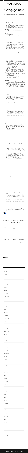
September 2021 (7, 353)
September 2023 (7, 318)
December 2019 (6, 384)
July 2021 (6, 356)
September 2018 (7, 406)
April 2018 (6, 413)
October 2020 (6, 369)
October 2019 (6, 387)
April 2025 (6, 290)
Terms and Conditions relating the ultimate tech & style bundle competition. (21, 240)
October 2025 (6, 281)
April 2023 (6, 325)
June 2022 (6, 340)
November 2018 (6, 403)
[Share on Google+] (8, 227)
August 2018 (6, 407)
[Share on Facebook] (5, 227)
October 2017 (6, 422)
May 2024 (6, 306)
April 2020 (6, 378)
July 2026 (6, 271)
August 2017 (6, 425)
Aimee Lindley (14, 233)
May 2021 (6, 359)
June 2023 (6, 322)
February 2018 (6, 416)
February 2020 (6, 381)
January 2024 (6, 312)
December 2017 (6, 419)
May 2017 (6, 429)
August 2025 (6, 284)
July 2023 (6, 321)
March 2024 (6, 309)
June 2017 (6, 428)
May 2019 (6, 394)
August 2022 (6, 337)
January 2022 (6, 347)
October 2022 (6, 334)
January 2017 (6, 435)
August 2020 (6, 372)
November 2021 (6, 350)
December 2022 (7, 331)
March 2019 (6, 397)
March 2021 (6, 362)
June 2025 (6, 287)
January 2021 (6, 365)
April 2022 (6, 343)
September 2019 (7, 388)
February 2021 (6, 363)
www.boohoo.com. (17, 83)
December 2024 (7, 296)
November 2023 (7, 315)
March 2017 (6, 432)
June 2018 (6, 410)
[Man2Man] (14, 3)
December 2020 (7, 366)
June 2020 (6, 375)
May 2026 (6, 274)
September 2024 (7, 300)
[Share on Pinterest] (9, 227)
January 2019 (6, 400)
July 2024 (6, 303)
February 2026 (6, 278)
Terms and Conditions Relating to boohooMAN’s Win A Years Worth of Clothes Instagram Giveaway (20, 221)
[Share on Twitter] (7, 227)
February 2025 (6, 293)
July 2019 (6, 391)
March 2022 (6, 344)
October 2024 (6, 299)
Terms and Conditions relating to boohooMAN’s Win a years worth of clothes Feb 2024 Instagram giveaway (13, 221)
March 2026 (6, 277)
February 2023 (6, 328)
